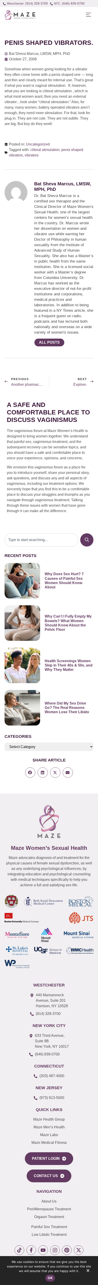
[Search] (86, 540)
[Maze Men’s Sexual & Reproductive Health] (49, 821)
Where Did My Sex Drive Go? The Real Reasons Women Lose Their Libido (67, 707)
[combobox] (41, 540)
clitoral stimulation (44, 150)
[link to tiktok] (19, 1250)
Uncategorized (38, 144)
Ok (50, 1278)
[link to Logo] (20, 15)
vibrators (32, 155)
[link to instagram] (55, 1250)
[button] (88, 14)
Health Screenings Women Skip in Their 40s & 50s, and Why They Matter (69, 665)
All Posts (49, 342)
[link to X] (78, 1250)
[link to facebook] (31, 1250)
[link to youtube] (43, 1250)
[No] (88, 1271)
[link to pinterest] (67, 1250)
